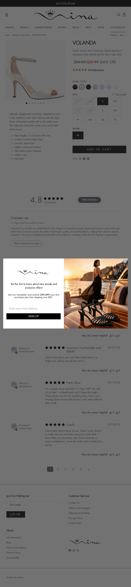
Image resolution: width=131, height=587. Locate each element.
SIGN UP (33, 316)
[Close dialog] (125, 261)
